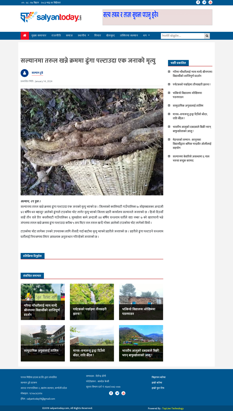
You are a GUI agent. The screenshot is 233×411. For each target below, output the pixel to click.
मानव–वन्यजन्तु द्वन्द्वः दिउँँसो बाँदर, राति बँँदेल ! (89, 353)
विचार (97, 35)
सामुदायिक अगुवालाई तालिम (41, 350)
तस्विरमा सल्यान (129, 35)
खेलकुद (110, 35)
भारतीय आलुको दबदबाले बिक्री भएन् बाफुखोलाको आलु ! (140, 353)
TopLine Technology (173, 408)
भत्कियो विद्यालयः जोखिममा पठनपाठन (138, 312)
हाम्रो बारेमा (157, 383)
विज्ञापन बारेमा (159, 377)
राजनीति (56, 35)
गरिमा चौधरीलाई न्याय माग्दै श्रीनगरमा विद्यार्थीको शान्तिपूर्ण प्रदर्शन (42, 310)
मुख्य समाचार (39, 35)
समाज (69, 35)
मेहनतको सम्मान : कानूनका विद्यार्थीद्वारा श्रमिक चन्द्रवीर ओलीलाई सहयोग (192, 143)
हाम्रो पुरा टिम (158, 388)
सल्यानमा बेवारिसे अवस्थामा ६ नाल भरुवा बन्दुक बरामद (191, 158)
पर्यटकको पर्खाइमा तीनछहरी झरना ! (90, 312)
